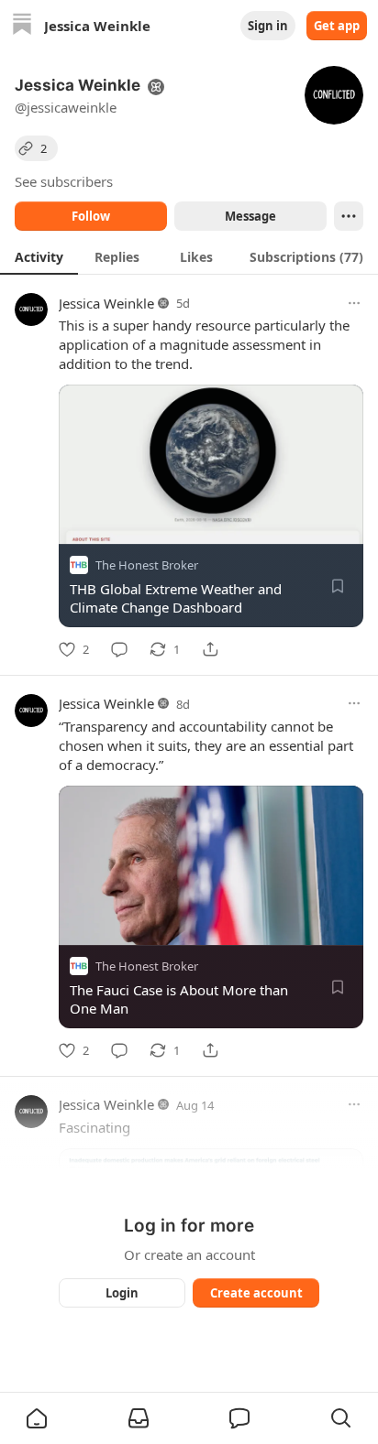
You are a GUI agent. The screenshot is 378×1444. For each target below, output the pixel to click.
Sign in (268, 25)
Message (250, 216)
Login (122, 1293)
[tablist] (189, 256)
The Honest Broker (146, 565)
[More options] (354, 303)
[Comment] (119, 649)
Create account (256, 1293)
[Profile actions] (348, 216)
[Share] (210, 649)
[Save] (337, 586)
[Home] (22, 26)
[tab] (39, 256)
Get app (337, 25)
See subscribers (64, 181)
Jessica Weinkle (106, 303)
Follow (91, 216)
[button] (36, 1418)
